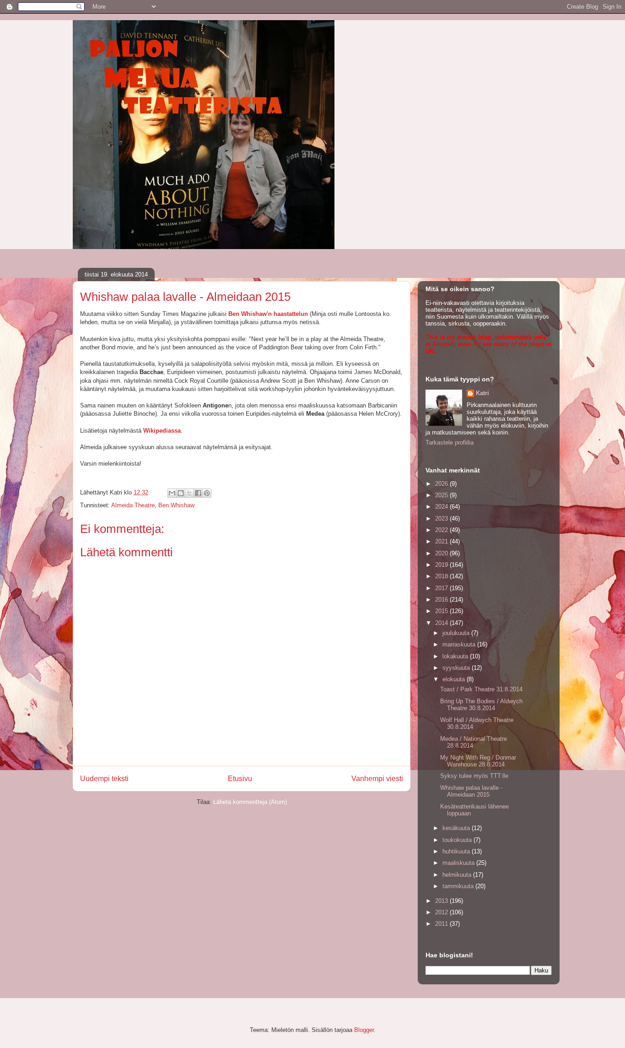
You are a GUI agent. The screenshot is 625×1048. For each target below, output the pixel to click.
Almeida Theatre (133, 505)
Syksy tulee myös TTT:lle (474, 775)
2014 (442, 622)
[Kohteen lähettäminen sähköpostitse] (172, 493)
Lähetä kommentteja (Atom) (250, 801)
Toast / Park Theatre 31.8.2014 (481, 689)
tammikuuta (458, 886)
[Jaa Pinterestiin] (206, 493)
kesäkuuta (457, 828)
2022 (442, 530)
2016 (442, 599)
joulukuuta (456, 633)
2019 (442, 564)
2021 (442, 541)
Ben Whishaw (176, 505)
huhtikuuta (457, 851)
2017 (442, 588)
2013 (442, 900)
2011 (442, 923)
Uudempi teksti (104, 778)
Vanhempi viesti (377, 778)
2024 (442, 506)
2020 (442, 553)
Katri (482, 393)
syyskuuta (457, 667)
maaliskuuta (459, 862)
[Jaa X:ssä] (189, 493)
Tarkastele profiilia (450, 442)
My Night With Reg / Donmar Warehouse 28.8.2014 (478, 761)
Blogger (364, 1029)
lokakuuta (456, 656)
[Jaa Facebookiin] (198, 493)
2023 (442, 518)
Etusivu (240, 778)
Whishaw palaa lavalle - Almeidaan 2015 (471, 791)
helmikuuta (457, 874)
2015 (442, 611)
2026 (442, 483)
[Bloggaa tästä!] (180, 493)
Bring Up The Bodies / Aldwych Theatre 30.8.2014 (481, 705)
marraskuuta (459, 644)
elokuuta (454, 679)
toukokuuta (458, 839)
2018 (442, 576)
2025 (442, 495)
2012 (442, 912)
